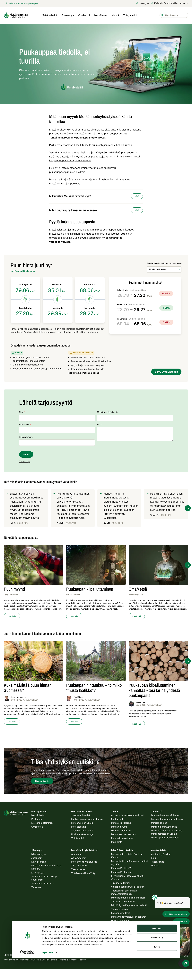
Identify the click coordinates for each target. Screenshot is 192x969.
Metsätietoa (100, 15)
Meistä (115, 15)
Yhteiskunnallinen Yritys (83, 873)
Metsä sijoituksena (121, 822)
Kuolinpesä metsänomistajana (87, 819)
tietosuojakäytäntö (58, 960)
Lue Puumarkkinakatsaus (23, 271)
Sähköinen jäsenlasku (42, 883)
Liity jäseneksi (38, 861)
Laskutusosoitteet (120, 913)
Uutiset (155, 865)
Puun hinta (116, 841)
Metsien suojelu (159, 822)
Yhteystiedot (130, 15)
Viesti (99, 424)
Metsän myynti (119, 826)
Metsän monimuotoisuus (164, 826)
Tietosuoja (24, 461)
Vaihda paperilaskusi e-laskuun (127, 886)
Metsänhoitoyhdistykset (84, 861)
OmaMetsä (84, 15)
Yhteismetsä (77, 838)
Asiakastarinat (78, 857)
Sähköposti (25, 424)
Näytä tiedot (47, 952)
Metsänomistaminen (42, 822)
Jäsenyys (144, 3)
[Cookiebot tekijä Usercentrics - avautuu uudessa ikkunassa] (27, 952)
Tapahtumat (157, 861)
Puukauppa (68, 15)
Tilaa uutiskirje (79, 865)
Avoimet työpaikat (161, 854)
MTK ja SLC (37, 872)
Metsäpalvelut (49, 15)
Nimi (22, 412)
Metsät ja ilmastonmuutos (165, 837)
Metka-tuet (117, 819)
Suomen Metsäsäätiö (82, 830)
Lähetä (26, 454)
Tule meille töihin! (120, 882)
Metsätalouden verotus (123, 834)
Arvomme (76, 854)
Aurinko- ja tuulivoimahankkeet (127, 815)
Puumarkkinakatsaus (122, 838)
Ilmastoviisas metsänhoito (165, 815)
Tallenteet (36, 887)
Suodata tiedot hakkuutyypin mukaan (164, 263)
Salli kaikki (157, 928)
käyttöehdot (74, 960)
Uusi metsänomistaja (82, 834)
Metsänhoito (38, 815)
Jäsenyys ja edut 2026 (123, 901)
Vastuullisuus (78, 869)
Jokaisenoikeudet (80, 815)
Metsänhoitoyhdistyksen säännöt (128, 916)
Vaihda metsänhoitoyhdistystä (23, 3)
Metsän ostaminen (121, 830)
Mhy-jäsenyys (38, 854)
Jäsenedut (36, 857)
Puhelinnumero (26, 437)
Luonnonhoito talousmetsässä (167, 819)
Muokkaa (155, 937)
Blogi (153, 857)
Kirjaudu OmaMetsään (166, 3)
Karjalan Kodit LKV (121, 868)
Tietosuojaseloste (120, 909)
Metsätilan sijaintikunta (108, 412)
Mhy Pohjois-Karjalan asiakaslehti (129, 905)
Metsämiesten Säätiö (82, 822)
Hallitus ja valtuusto (121, 920)
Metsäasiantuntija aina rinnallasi (128, 897)
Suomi (182, 3)
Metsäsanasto (78, 826)
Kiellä (157, 947)
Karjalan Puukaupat (121, 872)
